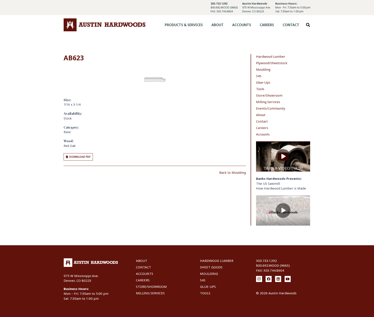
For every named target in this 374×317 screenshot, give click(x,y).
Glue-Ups (263, 82)
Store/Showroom (269, 95)
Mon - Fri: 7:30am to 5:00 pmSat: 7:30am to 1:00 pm (292, 9)
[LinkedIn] (278, 279)
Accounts (263, 134)
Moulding (263, 69)
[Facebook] (269, 279)
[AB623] (155, 70)
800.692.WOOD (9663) (224, 7)
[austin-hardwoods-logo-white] (91, 262)
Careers (262, 128)
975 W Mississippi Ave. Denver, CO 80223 (256, 9)
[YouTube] (288, 279)
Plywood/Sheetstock (271, 63)
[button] (206, 25)
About (260, 115)
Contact (262, 121)
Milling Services (268, 102)
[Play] (283, 156)
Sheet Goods (211, 267)
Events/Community (270, 108)
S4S (258, 76)
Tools (260, 89)
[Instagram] (259, 279)
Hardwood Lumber (270, 56)
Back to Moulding (232, 172)
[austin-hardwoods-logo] (104, 24)
